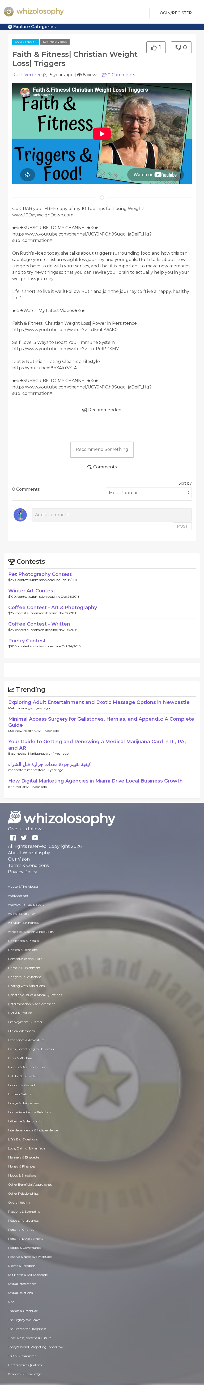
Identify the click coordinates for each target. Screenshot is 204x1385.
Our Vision (19, 859)
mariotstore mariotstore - (28, 770)
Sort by (185, 483)
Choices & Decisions (22, 950)
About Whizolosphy (29, 852)
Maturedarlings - (21, 708)
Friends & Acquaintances (26, 1067)
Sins (11, 1302)
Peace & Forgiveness (23, 1220)
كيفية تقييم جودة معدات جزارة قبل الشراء (49, 764)
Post (182, 526)
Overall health (26, 42)
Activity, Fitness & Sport (26, 905)
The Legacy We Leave (24, 1320)
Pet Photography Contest (40, 574)
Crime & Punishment (24, 968)
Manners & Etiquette (23, 1157)
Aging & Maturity (21, 914)
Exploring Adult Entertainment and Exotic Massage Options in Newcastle (99, 702)
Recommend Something (102, 449)
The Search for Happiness (27, 1329)
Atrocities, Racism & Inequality (31, 932)
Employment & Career (25, 1022)
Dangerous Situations (24, 977)
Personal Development (25, 1239)
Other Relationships (23, 1193)
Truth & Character (22, 1356)
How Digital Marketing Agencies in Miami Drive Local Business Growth (95, 781)
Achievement (18, 895)
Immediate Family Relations (29, 1112)
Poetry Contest (27, 641)
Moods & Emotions (22, 1175)
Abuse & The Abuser (23, 886)
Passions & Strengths (24, 1211)
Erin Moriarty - (20, 787)
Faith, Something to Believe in (31, 1049)
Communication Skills (25, 959)
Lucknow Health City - (26, 731)
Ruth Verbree (27, 74)
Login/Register (175, 13)
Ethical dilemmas (21, 1031)
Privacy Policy (22, 871)
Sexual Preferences (22, 1284)
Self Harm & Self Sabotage (28, 1275)
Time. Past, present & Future (29, 1338)
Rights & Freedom (21, 1266)
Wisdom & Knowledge (24, 1374)
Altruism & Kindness (23, 923)
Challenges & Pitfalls (23, 941)
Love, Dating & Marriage (26, 1148)
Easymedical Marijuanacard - (30, 753)
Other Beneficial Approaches (30, 1184)
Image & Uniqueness (23, 1103)
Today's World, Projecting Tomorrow (35, 1347)
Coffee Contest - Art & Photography (52, 607)
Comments (121, 74)
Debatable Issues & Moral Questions (35, 995)
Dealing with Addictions (26, 986)
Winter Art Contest (31, 591)
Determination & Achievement (31, 1004)
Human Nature (19, 1094)
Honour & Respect (21, 1085)
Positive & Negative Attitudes (30, 1257)
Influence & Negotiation (26, 1121)
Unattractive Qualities (25, 1365)
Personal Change (21, 1230)
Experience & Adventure (26, 1040)
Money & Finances (21, 1166)
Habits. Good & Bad (22, 1076)
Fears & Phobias (20, 1058)
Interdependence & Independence (33, 1130)
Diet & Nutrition (20, 1013)
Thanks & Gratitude (23, 1311)
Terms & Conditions (28, 865)
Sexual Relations (20, 1293)
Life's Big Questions (23, 1139)
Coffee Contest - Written (39, 624)
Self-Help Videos (55, 42)
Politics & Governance (24, 1248)
